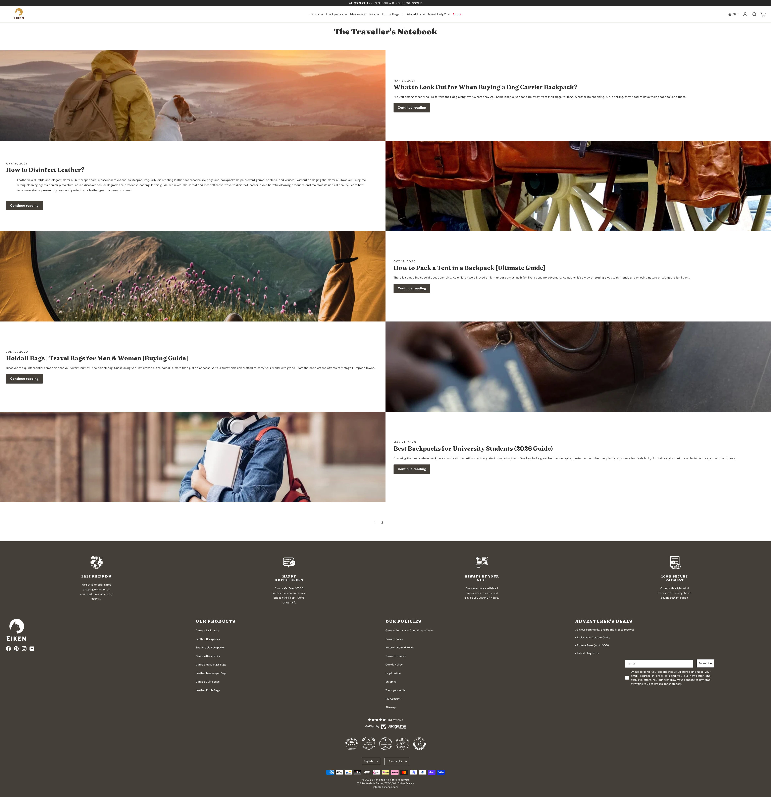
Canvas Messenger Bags (211, 664)
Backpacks (335, 14)
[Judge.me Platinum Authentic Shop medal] (368, 743)
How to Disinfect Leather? (45, 169)
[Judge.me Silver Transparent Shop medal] (385, 743)
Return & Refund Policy (400, 647)
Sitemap (391, 707)
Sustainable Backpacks (210, 647)
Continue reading (412, 107)
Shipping (391, 681)
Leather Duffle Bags (208, 690)
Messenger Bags (363, 14)
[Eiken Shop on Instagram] (24, 648)
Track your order (396, 690)
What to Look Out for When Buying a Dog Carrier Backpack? (485, 87)
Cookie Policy (394, 664)
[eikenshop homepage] (19, 14)
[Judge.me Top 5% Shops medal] (419, 743)
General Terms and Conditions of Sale (409, 630)
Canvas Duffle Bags (208, 681)
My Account (393, 698)
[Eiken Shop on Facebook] (8, 648)
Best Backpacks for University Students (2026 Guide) (473, 448)
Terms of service (396, 656)
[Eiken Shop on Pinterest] (16, 648)
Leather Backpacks (208, 639)
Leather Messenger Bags (211, 673)
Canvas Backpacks (207, 630)
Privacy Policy (394, 639)
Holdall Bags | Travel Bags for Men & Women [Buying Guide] (97, 358)
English (368, 761)
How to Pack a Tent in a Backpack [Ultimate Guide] (469, 267)
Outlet (458, 14)
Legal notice (393, 673)
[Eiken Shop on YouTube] (32, 648)
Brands (314, 14)
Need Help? (437, 14)
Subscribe (705, 663)
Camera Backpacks (208, 656)
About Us (414, 14)
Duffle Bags (391, 14)
